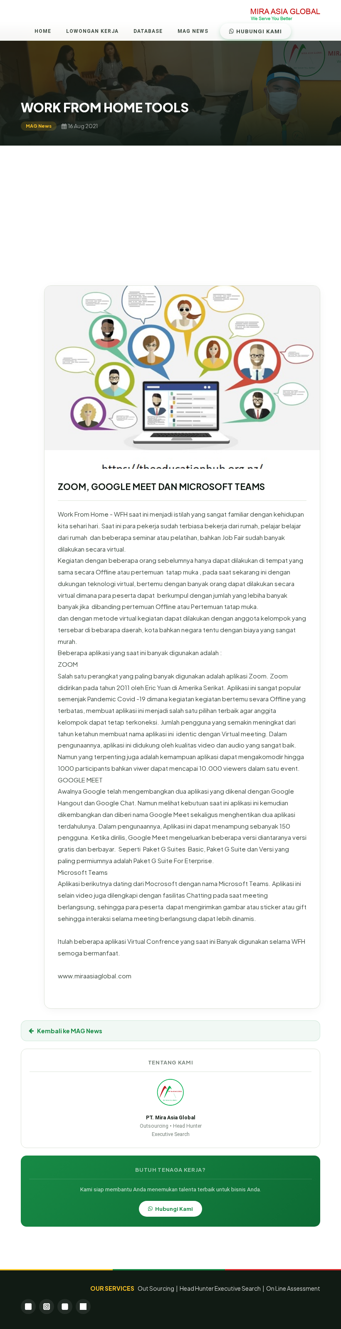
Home (43, 31)
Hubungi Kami (258, 31)
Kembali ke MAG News (69, 1030)
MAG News (193, 31)
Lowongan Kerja (92, 31)
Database (148, 31)
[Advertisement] (170, 208)
